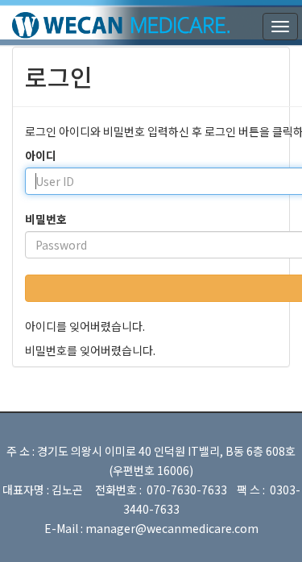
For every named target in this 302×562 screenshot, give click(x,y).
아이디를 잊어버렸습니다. (85, 326)
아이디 (40, 155)
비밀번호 (46, 219)
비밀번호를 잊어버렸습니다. (90, 350)
